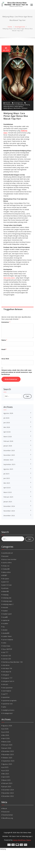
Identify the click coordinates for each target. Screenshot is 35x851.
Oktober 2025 (8, 460)
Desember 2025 (9, 450)
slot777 (5, 694)
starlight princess (8, 710)
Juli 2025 (6, 474)
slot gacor (6, 675)
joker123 (6, 582)
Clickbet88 (6, 569)
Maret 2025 (8, 492)
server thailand (8, 640)
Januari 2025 (8, 502)
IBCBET (5, 575)
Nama (4, 340)
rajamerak (6, 620)
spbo (4, 707)
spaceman (6, 697)
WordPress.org (8, 818)
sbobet (5, 630)
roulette (5, 623)
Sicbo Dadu (6, 646)
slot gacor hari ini (8, 681)
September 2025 (9, 464)
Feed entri (6, 812)
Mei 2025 (7, 483)
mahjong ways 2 (8, 604)
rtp (4, 627)
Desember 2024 (9, 506)
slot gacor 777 (7, 678)
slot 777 (5, 652)
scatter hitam (7, 636)
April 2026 (7, 432)
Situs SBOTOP (7, 649)
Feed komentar (8, 815)
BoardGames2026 (9, 105)
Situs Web (5, 359)
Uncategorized (20, 27)
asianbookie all (8, 553)
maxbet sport (7, 614)
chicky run (6, 566)
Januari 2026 (8, 446)
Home (10, 27)
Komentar (5, 322)
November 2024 (9, 511)
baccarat (5, 556)
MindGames (17, 108)
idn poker (6, 579)
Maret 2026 (8, 436)
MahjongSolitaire (9, 106)
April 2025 (7, 488)
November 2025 (9, 455)
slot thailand (7, 691)
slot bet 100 (7, 656)
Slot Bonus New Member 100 (13, 662)
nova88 (5, 617)
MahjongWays (18, 106)
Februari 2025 (8, 497)
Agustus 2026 (8, 413)
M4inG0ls (7, 103)
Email (4, 349)
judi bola (5, 588)
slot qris (5, 684)
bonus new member (9, 559)
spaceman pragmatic (10, 700)
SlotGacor (24, 108)
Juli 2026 (6, 418)
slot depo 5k (7, 672)
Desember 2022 (9, 515)
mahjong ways (7, 601)
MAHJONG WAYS (9, 278)
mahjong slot (7, 598)
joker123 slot (7, 585)
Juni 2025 (7, 478)
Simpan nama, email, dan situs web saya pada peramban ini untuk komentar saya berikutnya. (16, 372)
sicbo (4, 643)
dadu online (7, 572)
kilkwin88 (6, 591)
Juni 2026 (7, 422)
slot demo (6, 665)
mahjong (27, 105)
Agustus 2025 (8, 469)
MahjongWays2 (8, 108)
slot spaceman (8, 688)
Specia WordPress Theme (22, 840)
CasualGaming (19, 105)
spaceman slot (8, 704)
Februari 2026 (8, 441)
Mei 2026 (7, 427)
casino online (7, 562)
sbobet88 (6, 633)
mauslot (5, 607)
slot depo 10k (7, 668)
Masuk (5, 808)
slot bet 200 (7, 659)
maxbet (5, 611)
